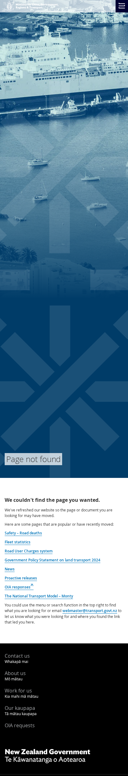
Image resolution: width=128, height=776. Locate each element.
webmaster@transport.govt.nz (89, 610)
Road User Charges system (29, 551)
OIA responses (19, 587)
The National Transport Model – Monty (39, 596)
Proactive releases (21, 578)
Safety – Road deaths (23, 533)
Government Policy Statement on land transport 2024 (52, 560)
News (10, 569)
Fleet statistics (17, 542)
